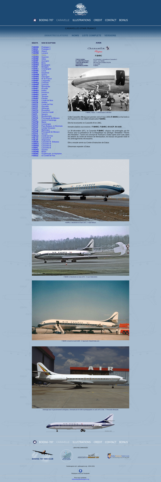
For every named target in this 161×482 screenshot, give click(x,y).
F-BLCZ (35, 138)
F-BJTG (35, 110)
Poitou (44, 90)
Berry (44, 63)
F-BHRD (35, 57)
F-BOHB (35, 152)
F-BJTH (35, 112)
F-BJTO (35, 126)
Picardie (45, 88)
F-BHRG (35, 63)
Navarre (45, 114)
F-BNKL (35, 148)
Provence (45, 92)
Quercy (44, 75)
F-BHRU (35, 90)
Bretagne (45, 67)
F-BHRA (35, 51)
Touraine (45, 96)
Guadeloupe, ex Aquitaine (52, 154)
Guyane (45, 150)
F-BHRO (35, 79)
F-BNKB (35, 146)
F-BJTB (35, 102)
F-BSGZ (35, 156)
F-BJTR (35, 132)
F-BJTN (35, 124)
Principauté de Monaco (50, 118)
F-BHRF (35, 61)
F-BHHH (35, 47)
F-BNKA (35, 144)
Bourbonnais (46, 116)
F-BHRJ (35, 69)
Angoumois (46, 140)
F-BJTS (35, 134)
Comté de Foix (47, 104)
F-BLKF (35, 140)
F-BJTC (35, 104)
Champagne (46, 69)
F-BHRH (35, 65)
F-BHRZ (35, 98)
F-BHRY (35, 96)
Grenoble (45, 106)
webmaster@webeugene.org (80, 479)
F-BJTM (35, 122)
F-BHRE (35, 59)
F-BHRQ (35, 83)
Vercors (44, 134)
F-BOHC (35, 154)
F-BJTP (35, 128)
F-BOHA (35, 150)
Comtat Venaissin (48, 128)
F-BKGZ (35, 136)
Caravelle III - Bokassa (50, 142)
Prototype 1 (46, 47)
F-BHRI (35, 67)
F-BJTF (35, 108)
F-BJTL (35, 120)
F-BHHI (35, 49)
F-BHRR (35, 85)
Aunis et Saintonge (49, 120)
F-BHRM (35, 75)
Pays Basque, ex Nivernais (52, 126)
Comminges (46, 124)
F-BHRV (35, 92)
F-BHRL (35, 73)
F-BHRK (35, 71)
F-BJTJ (35, 116)
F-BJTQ (35, 130)
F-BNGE (35, 142)
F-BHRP (35, 81)
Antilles (44, 102)
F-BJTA (35, 100)
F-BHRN (35, 77)
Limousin (45, 83)
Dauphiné (45, 73)
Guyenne (45, 57)
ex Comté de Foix (48, 156)
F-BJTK (35, 118)
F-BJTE (35, 106)
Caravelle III (46, 138)
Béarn (44, 152)
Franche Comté (48, 112)
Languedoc (46, 81)
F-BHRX (35, 94)
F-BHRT (35, 88)
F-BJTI (34, 114)
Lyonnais (45, 85)
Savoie (44, 94)
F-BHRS (35, 87)
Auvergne (45, 61)
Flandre (45, 98)
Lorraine (45, 53)
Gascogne (46, 77)
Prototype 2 (46, 49)
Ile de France (47, 79)
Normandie (46, 87)
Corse (44, 71)
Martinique (46, 130)
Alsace (44, 51)
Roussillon (46, 110)
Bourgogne (46, 65)
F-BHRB (35, 53)
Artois (44, 59)
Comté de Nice (47, 100)
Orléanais (45, 108)
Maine (44, 122)
